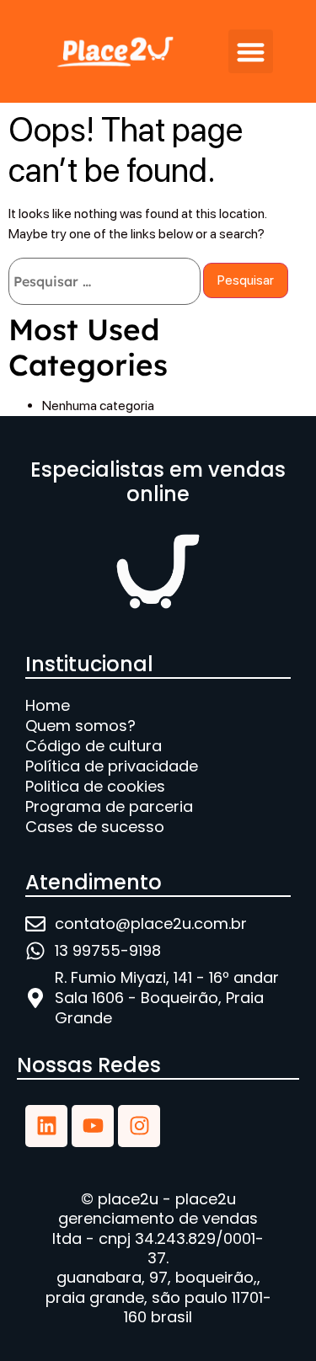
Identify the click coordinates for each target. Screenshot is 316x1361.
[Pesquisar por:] (104, 281)
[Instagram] (139, 1126)
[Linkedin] (46, 1126)
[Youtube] (93, 1126)
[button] (250, 51)
